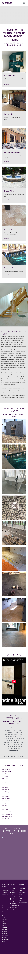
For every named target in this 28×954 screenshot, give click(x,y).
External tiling (13, 895)
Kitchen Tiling (8, 114)
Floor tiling (14, 899)
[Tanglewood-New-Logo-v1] (7, 2)
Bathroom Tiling (9, 76)
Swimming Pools (10, 268)
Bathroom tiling (14, 891)
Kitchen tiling (13, 902)
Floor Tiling (8, 229)
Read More (6, 84)
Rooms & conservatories (14, 906)
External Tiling (9, 191)
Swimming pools (14, 910)
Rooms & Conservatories (12, 152)
